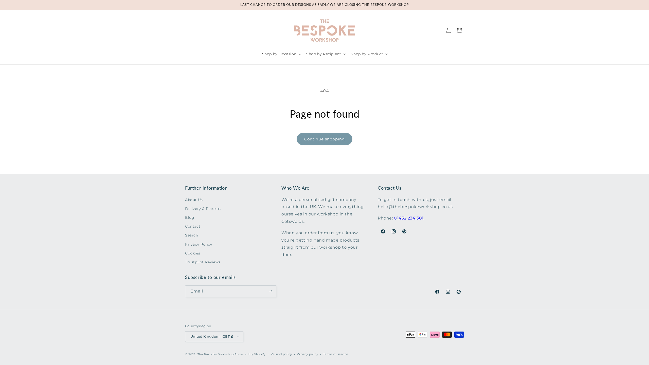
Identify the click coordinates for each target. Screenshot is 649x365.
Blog (189, 217)
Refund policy (281, 354)
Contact (192, 226)
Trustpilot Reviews (203, 262)
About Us (194, 199)
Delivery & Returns (203, 208)
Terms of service (335, 354)
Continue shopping (324, 139)
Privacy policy (307, 354)
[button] (281, 54)
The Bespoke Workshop (215, 354)
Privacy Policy (198, 244)
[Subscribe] (270, 291)
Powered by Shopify (250, 354)
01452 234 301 (409, 218)
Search (191, 235)
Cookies (192, 253)
